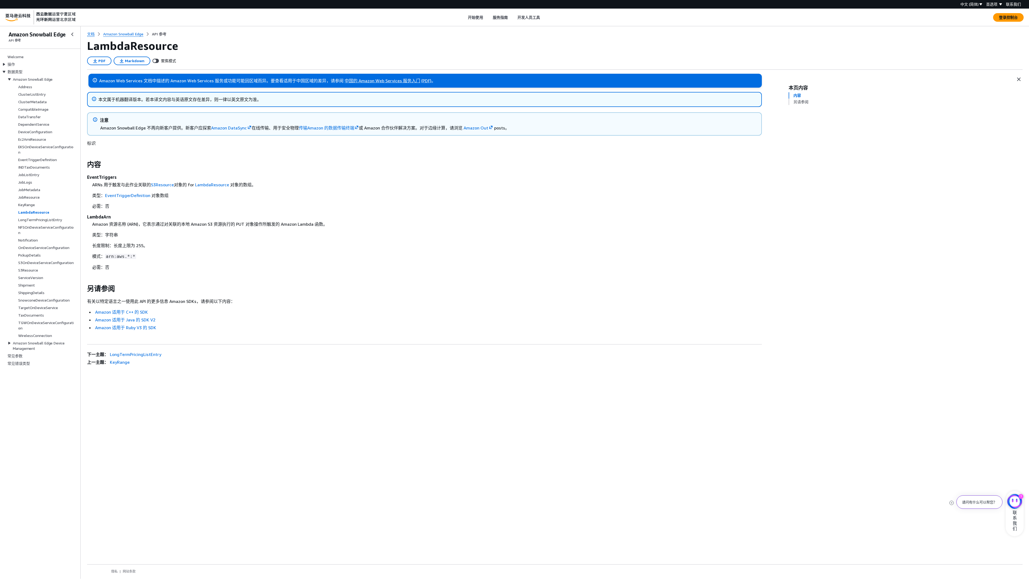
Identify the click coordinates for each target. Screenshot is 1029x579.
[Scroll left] (464, 17)
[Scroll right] (544, 17)
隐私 (114, 571)
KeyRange (120, 362)
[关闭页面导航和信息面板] (1019, 79)
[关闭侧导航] (72, 34)
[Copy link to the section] (83, 164)
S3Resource (162, 184)
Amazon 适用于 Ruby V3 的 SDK (125, 327)
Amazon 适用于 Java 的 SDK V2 (125, 319)
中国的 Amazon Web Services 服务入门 (382, 80)
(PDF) (426, 80)
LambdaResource (212, 184)
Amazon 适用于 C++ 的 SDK (121, 312)
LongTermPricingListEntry (135, 354)
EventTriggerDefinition (127, 195)
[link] (159, 34)
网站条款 (129, 571)
